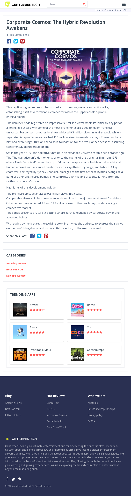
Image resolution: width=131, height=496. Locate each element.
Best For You (14, 269)
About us (93, 402)
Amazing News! (16, 263)
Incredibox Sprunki (57, 415)
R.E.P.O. (51, 409)
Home (98, 10)
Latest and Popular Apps (101, 409)
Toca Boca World (56, 427)
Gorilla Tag (53, 402)
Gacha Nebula (54, 421)
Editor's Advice (16, 275)
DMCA (91, 421)
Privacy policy (95, 415)
